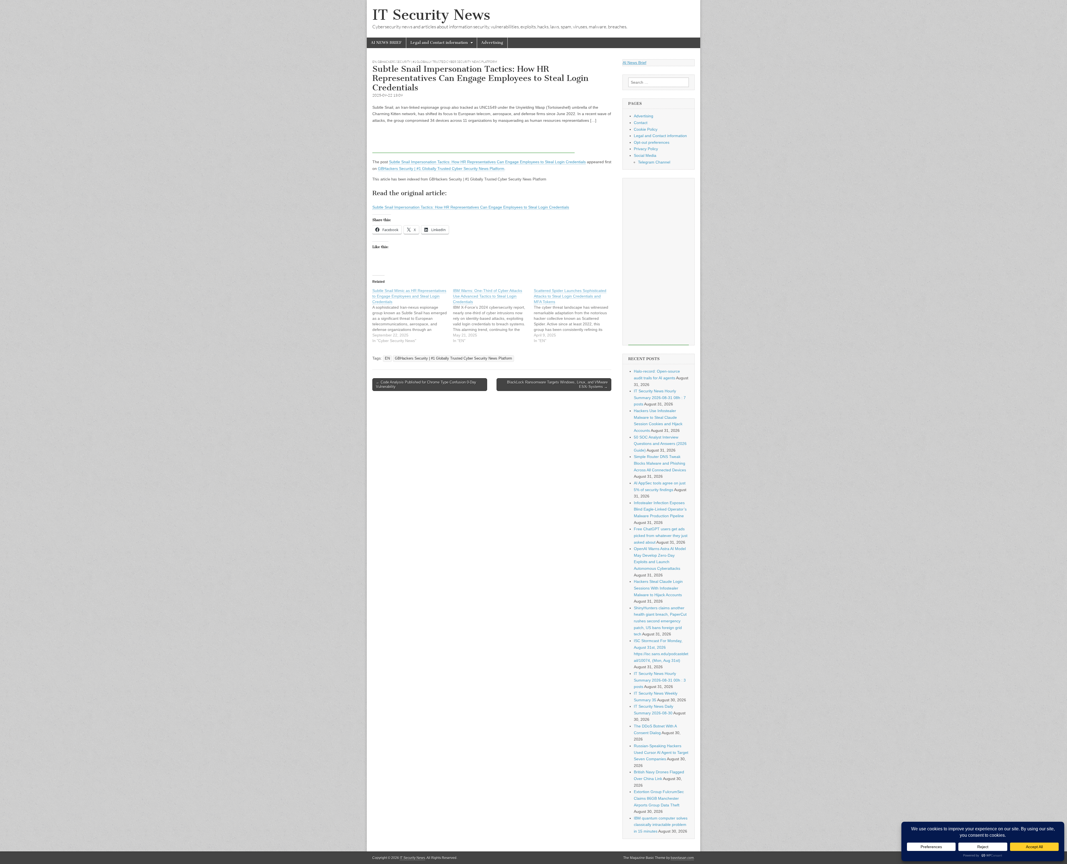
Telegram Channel (654, 162)
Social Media (645, 155)
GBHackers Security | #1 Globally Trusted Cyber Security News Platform (437, 62)
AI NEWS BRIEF (386, 42)
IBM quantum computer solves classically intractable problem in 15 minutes (660, 824)
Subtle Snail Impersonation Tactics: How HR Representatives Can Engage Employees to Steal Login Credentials (487, 162)
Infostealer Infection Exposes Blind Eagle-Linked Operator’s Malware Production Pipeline (660, 509)
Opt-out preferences (651, 142)
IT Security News (431, 14)
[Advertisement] (473, 140)
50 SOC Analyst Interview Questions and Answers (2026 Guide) (660, 443)
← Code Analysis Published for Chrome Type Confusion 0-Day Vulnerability (426, 384)
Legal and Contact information (439, 42)
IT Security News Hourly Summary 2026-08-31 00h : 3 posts (660, 680)
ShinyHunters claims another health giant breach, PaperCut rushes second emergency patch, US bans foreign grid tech (660, 621)
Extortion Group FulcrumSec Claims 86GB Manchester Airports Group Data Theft (659, 798)
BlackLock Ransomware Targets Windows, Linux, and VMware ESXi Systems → (557, 384)
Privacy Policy (646, 149)
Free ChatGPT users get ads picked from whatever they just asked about (660, 535)
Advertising (492, 42)
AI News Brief (634, 62)
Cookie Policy (645, 129)
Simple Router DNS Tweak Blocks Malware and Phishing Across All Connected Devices (660, 463)
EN (374, 62)
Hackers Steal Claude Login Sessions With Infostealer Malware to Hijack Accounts (658, 588)
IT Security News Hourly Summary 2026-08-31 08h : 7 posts (660, 397)
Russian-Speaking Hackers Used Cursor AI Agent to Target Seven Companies (661, 752)
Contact (640, 122)
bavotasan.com (682, 858)
